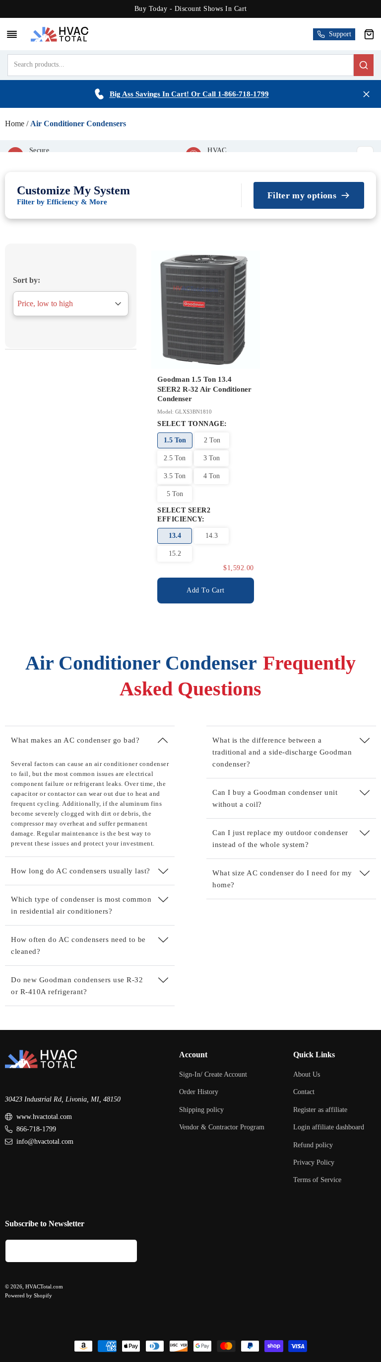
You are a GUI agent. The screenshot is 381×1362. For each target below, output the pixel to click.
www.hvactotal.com (44, 1116)
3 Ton (211, 458)
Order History (198, 1092)
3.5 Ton (175, 476)
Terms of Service (317, 1180)
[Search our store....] (364, 65)
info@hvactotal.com (44, 1141)
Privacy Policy (313, 1162)
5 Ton (175, 494)
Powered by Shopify (28, 1295)
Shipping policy (201, 1109)
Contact (304, 1092)
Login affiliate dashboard (328, 1127)
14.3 (211, 535)
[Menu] (12, 34)
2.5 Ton (175, 458)
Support (340, 34)
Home (14, 124)
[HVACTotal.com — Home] (59, 34)
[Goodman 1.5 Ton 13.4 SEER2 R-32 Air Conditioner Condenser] (205, 310)
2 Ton (212, 440)
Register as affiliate (320, 1109)
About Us (306, 1074)
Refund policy (313, 1145)
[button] (369, 34)
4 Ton (211, 476)
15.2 (175, 553)
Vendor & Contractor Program (221, 1127)
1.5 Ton (175, 440)
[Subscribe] (126, 1251)
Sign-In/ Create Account (213, 1074)
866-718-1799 (36, 1129)
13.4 (175, 535)
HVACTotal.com (44, 1286)
